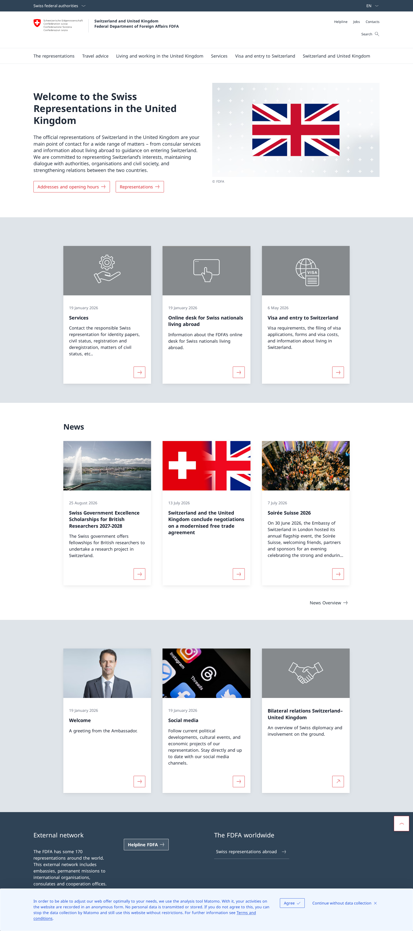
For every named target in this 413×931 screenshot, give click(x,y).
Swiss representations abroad (246, 851)
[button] (54, 56)
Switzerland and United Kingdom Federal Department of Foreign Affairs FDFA (136, 23)
